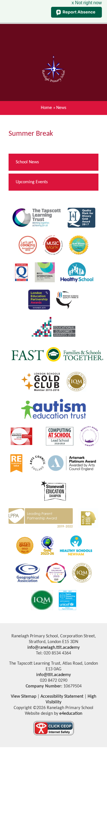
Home (46, 108)
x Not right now (87, 2)
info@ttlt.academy (53, 675)
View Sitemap (23, 696)
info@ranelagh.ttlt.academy (53, 647)
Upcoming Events (32, 182)
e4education (70, 713)
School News (27, 162)
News (61, 108)
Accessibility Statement (62, 696)
